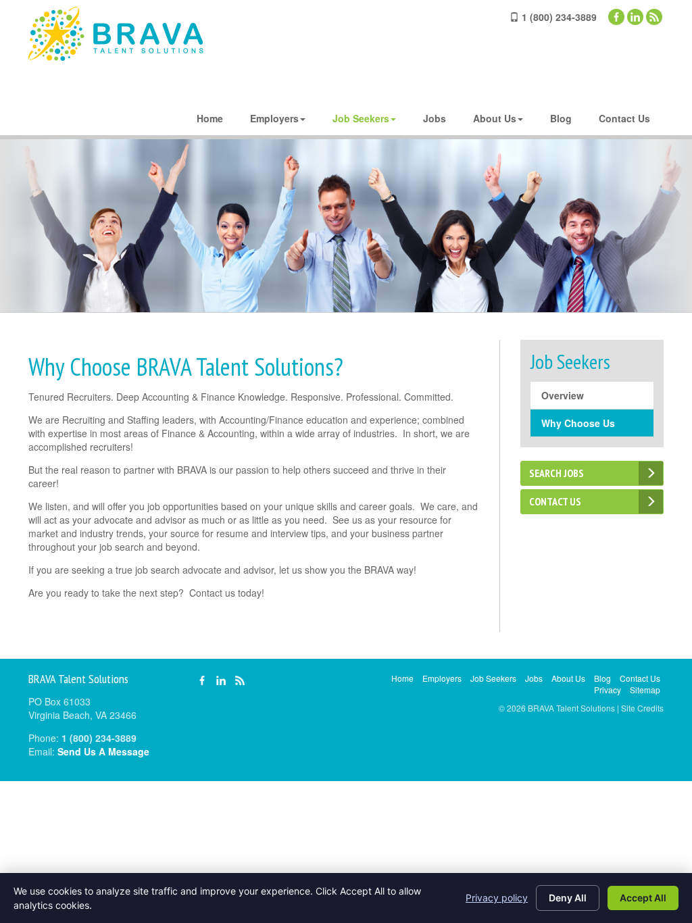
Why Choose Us (578, 423)
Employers (274, 118)
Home (210, 118)
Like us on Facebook (616, 17)
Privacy (607, 689)
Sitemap (645, 689)
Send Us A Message (103, 751)
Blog (561, 118)
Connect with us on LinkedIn (635, 17)
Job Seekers (360, 118)
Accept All (643, 897)
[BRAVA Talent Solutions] (116, 34)
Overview (562, 395)
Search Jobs (556, 473)
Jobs (434, 118)
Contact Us (624, 118)
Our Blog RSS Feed (654, 17)
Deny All (568, 897)
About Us (494, 118)
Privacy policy (497, 897)
